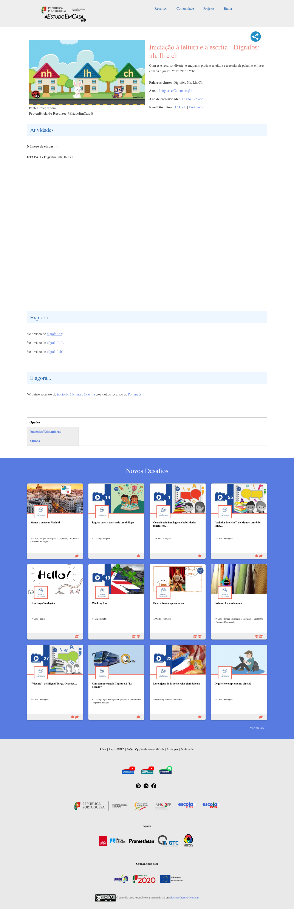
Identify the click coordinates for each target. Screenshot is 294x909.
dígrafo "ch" (55, 351)
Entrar (228, 8)
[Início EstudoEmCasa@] (63, 9)
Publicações (188, 749)
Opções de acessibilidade (149, 749)
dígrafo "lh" (55, 342)
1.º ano (186, 99)
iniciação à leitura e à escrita (76, 394)
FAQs (130, 749)
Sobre (102, 749)
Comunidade (185, 8)
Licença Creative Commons (185, 897)
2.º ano (198, 99)
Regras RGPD (116, 749)
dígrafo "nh (54, 333)
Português (196, 107)
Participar (172, 749)
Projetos (208, 8)
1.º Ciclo (180, 107)
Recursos (161, 8)
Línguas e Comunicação (175, 90)
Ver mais (256, 728)
